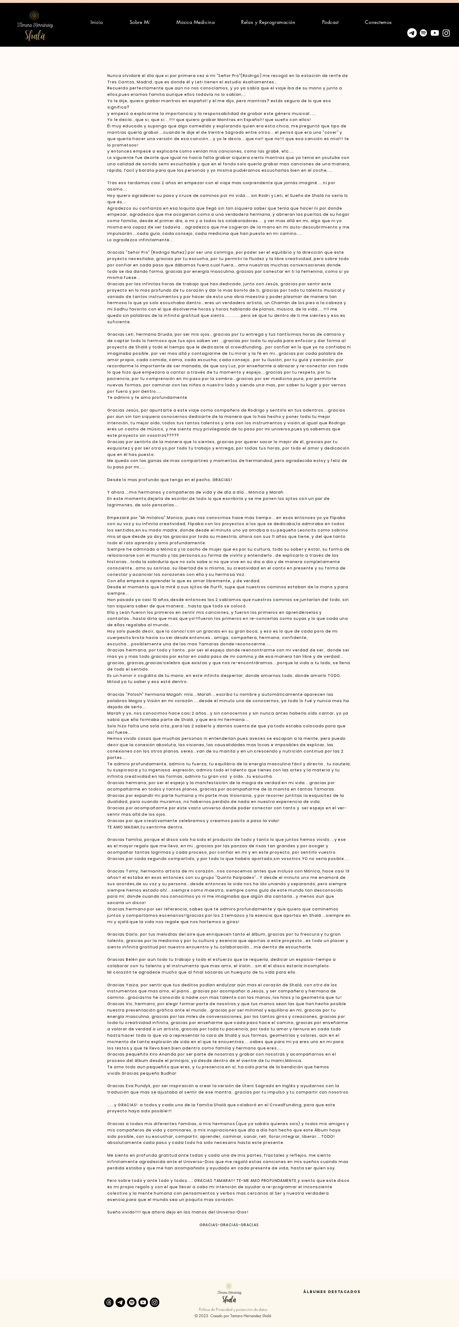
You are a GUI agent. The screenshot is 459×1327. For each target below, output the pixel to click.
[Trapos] (109, 1302)
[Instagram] (446, 33)
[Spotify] (423, 33)
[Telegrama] (412, 33)
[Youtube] (435, 33)
